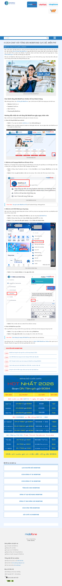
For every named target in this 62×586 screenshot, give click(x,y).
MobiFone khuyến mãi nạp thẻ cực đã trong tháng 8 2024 (23, 352)
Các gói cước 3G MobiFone (12, 550)
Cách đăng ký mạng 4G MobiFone (21, 337)
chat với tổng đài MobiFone (19, 51)
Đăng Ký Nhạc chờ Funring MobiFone (14, 552)
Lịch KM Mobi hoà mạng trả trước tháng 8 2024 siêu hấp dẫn (24, 356)
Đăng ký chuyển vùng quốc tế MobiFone (15, 554)
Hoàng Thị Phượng (14, 46)
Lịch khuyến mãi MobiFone (12, 545)
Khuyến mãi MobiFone (14, 348)
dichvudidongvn (17, 565)
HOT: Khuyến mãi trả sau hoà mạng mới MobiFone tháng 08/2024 (25, 361)
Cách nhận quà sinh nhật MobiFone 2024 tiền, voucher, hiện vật (24, 365)
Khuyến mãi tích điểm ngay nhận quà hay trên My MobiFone (23, 369)
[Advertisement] (31, 24)
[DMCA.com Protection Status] (10, 581)
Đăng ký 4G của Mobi (11, 547)
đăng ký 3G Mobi (24, 215)
